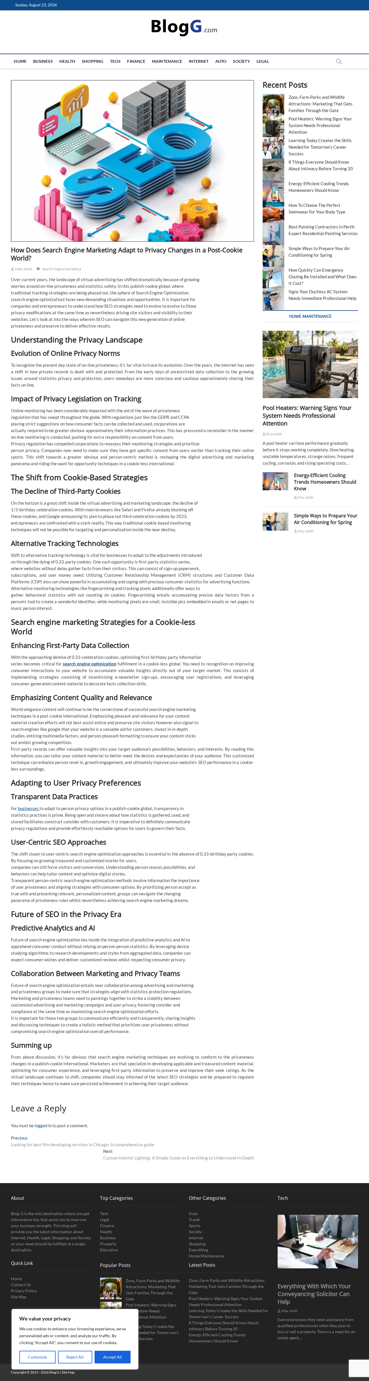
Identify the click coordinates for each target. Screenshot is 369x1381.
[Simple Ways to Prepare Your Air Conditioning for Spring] (275, 521)
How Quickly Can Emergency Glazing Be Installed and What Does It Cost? (323, 276)
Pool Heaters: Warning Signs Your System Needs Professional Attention (320, 125)
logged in (43, 1125)
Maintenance (167, 61)
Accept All (112, 1356)
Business (43, 61)
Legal (263, 61)
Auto (221, 61)
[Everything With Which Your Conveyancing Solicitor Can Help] (318, 1241)
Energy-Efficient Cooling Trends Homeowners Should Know (325, 482)
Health (67, 61)
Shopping (92, 61)
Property (108, 1243)
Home (20, 61)
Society (241, 61)
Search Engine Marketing (61, 269)
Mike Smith (23, 269)
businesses (28, 808)
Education (109, 1249)
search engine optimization (89, 663)
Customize (37, 1356)
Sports (194, 1225)
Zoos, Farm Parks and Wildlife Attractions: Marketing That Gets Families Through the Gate (321, 103)
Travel (194, 1219)
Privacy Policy (24, 1290)
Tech (115, 61)
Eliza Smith (274, 434)
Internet (199, 61)
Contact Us (21, 1284)
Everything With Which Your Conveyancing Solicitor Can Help (314, 1294)
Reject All (75, 1356)
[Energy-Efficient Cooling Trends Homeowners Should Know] (275, 481)
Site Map (19, 1296)
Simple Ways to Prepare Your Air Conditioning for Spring (325, 518)
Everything (198, 1249)
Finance (136, 61)
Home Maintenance (206, 1255)
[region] (75, 1339)
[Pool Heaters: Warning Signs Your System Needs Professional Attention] (310, 364)
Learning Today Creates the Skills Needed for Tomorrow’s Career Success (320, 147)
